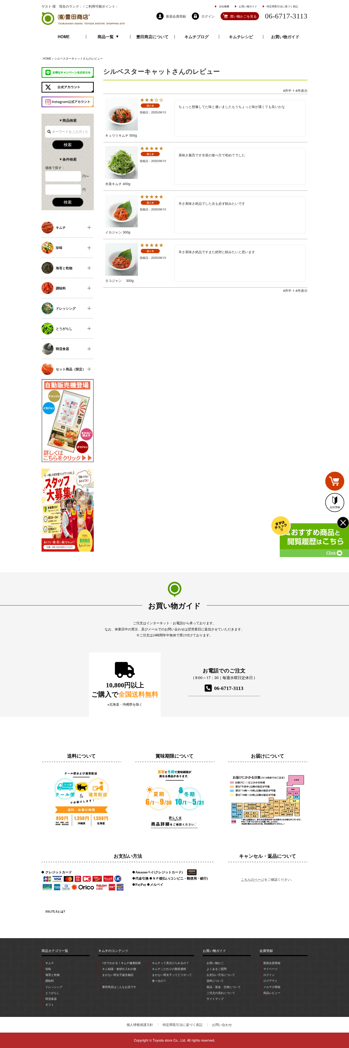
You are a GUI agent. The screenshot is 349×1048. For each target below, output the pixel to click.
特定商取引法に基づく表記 (282, 6)
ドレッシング (53, 987)
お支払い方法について (221, 975)
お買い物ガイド (248, 6)
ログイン (269, 975)
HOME (64, 36)
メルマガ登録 (271, 987)
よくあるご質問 (216, 969)
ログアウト (270, 980)
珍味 (48, 969)
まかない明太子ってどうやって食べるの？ (172, 978)
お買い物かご (215, 963)
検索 (68, 144)
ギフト (49, 1004)
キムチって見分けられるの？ (170, 963)
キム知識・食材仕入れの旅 (119, 969)
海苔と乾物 (52, 975)
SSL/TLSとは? (55, 911)
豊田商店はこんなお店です (119, 987)
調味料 (49, 980)
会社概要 (224, 6)
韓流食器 (51, 999)
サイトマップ (215, 999)
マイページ (270, 969)
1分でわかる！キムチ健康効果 (121, 963)
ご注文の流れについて (221, 993)
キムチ (49, 963)
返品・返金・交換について (224, 987)
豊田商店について (152, 36)
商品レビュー (271, 993)
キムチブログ (196, 36)
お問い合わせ (222, 1024)
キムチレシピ (241, 36)
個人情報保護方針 (140, 1024)
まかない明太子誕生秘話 (117, 975)
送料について (215, 980)
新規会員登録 (271, 963)
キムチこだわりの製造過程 (169, 969)
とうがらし (52, 993)
